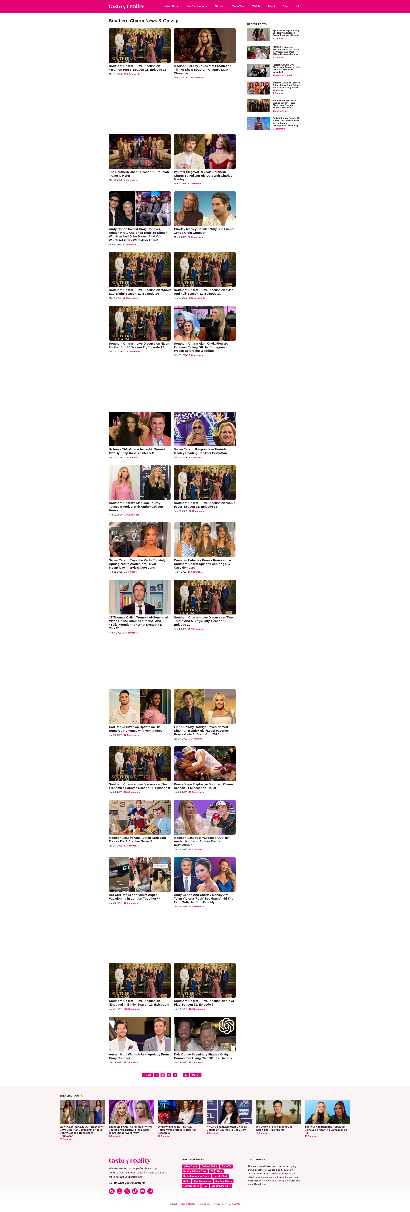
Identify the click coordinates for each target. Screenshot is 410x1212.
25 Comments (196, 77)
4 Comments (213, 1133)
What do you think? (282, 75)
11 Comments (131, 457)
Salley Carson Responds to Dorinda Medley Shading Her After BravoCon (200, 451)
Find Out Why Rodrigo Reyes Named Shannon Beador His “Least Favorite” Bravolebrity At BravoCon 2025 (202, 730)
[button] (298, 6)
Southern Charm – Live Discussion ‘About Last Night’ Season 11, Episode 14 (140, 291)
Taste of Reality (187, 1204)
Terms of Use (204, 1204)
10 (186, 1074)
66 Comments (164, 1136)
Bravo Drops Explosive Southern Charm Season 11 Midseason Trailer (203, 786)
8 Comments (196, 355)
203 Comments (132, 1009)
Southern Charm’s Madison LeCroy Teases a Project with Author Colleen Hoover (136, 506)
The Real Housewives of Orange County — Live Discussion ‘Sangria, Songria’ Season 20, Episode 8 (284, 105)
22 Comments (196, 849)
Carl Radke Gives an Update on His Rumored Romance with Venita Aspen (136, 728)
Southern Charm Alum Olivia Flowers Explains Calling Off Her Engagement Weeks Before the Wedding (201, 347)
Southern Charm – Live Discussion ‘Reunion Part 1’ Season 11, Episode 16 (137, 67)
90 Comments (130, 298)
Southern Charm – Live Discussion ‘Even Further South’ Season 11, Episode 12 (139, 345)
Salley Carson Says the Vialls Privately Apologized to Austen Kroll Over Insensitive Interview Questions (137, 564)
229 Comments (132, 351)
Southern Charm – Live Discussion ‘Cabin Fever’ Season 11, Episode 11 (204, 504)
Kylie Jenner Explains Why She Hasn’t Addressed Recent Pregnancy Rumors (286, 32)
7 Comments (131, 572)
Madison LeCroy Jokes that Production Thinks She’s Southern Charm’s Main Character (202, 69)
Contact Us (234, 1204)
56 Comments (195, 237)
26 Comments (66, 1139)
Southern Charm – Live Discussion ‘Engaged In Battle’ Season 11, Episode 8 (139, 1002)
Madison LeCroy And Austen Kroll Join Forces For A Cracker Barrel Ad (137, 839)
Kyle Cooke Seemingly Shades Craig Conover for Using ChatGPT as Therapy (203, 1056)
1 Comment (278, 38)
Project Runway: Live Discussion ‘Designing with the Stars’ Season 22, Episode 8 (286, 68)
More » (196, 1075)
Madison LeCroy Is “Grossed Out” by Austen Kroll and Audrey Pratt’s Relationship (201, 841)
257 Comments (196, 629)
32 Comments (130, 632)
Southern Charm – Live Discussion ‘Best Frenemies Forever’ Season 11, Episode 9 (139, 786)
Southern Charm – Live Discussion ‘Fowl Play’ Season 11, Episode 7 (204, 1002)
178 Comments (132, 792)
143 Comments (280, 111)
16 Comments (195, 572)
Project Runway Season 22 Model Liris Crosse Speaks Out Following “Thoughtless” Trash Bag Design (286, 123)
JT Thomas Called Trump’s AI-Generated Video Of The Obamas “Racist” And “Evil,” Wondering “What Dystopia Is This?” (138, 623)
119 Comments (132, 74)
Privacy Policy (220, 1204)
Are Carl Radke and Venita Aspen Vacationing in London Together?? (134, 896)
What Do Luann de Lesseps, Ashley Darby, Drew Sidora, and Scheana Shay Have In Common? (286, 86)
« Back (147, 1075)
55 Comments (196, 511)
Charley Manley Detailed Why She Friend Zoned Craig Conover (204, 230)
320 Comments (197, 298)
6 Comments (131, 180)
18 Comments (131, 514)
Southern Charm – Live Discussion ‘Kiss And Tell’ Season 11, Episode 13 (203, 291)
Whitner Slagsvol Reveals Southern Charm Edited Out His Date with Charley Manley (203, 175)
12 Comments (131, 735)
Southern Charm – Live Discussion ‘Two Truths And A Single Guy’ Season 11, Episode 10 (203, 621)
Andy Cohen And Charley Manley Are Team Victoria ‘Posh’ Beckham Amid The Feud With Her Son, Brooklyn (203, 898)
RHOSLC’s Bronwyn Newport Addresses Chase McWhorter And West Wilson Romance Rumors (286, 50)
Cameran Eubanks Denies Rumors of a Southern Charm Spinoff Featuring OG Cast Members (202, 564)
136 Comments (197, 1009)
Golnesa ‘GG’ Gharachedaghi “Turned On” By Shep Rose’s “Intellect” (137, 451)
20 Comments (196, 906)
